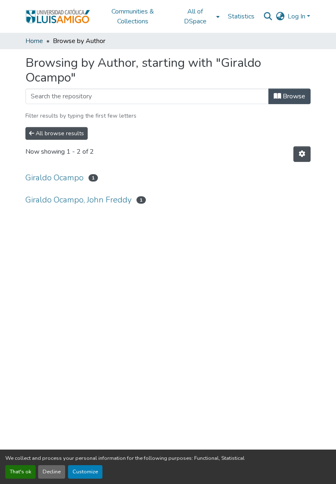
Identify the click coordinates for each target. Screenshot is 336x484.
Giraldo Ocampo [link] (54, 177)
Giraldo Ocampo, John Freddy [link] (78, 199)
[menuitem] (197, 16)
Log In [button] (297, 16)
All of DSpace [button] (195, 16)
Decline (52, 471)
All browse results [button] (59, 133)
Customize (85, 471)
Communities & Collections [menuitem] (132, 16)
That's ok (20, 471)
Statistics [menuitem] (241, 16)
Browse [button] (293, 96)
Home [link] (34, 40)
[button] (57, 16)
